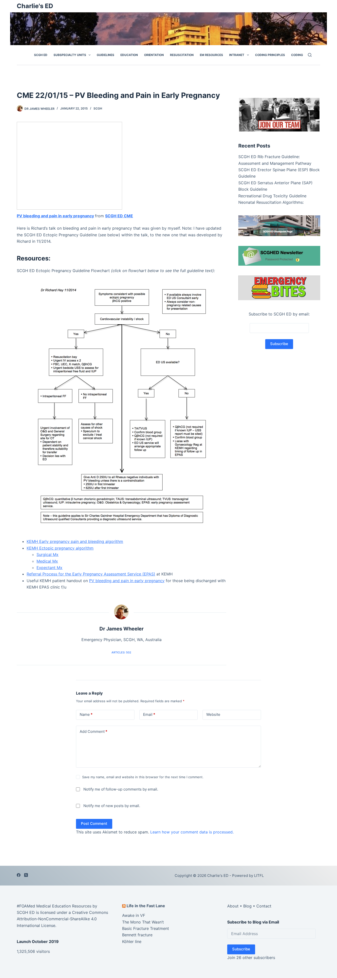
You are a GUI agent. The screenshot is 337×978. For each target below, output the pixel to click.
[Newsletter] (279, 114)
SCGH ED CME (119, 215)
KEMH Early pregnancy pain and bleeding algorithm (75, 541)
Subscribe (241, 949)
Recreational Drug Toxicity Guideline (272, 195)
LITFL (259, 875)
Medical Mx (47, 561)
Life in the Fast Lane (146, 905)
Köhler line (131, 941)
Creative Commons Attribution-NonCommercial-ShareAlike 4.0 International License (62, 919)
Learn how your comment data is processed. (192, 832)
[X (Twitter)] (26, 875)
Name (86, 714)
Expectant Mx (49, 567)
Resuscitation (182, 55)
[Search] (310, 55)
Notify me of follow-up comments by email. (120, 789)
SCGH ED (40, 55)
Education (129, 55)
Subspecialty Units (70, 55)
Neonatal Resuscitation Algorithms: (271, 202)
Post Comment (94, 823)
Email (149, 714)
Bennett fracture (137, 934)
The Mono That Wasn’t (143, 922)
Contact (263, 906)
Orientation (154, 55)
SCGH (98, 108)
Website (213, 714)
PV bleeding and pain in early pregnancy (55, 215)
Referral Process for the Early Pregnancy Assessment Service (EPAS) (91, 574)
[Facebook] (18, 875)
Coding (297, 55)
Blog (247, 906)
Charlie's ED (35, 6)
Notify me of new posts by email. (111, 805)
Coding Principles (270, 55)
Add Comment (93, 731)
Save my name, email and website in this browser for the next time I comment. (143, 777)
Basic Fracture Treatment (145, 928)
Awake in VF (133, 915)
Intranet (236, 55)
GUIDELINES (105, 55)
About (233, 906)
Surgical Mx (47, 554)
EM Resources (211, 55)
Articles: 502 (121, 652)
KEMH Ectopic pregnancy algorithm (60, 548)
